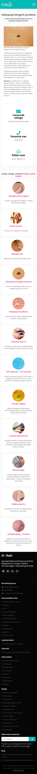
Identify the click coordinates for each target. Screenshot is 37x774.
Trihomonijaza (7, 681)
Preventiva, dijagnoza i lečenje (13, 644)
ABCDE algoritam (8, 615)
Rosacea (6, 605)
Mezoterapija (18, 470)
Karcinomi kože (8, 635)
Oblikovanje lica (19, 504)
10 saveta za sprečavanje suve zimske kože (17, 760)
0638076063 (18, 140)
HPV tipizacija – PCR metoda (18, 371)
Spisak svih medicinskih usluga (19, 121)
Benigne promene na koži (11, 622)
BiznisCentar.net (18, 771)
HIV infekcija (7, 664)
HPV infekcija (7, 671)
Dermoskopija (7, 629)
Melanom (6, 632)
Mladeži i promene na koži (11, 602)
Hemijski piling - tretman (18, 534)
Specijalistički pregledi (18, 196)
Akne (4, 608)
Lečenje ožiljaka (18, 403)
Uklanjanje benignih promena (18, 281)
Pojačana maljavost (9, 612)
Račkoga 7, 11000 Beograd (14, 593)
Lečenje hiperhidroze (18, 436)
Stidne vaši (6, 677)
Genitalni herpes (8, 667)
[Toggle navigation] (34, 4)
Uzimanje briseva (18, 341)
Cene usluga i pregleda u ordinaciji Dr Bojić (17, 652)
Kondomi (6, 674)
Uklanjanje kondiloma (18, 311)
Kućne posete (16, 226)
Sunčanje (6, 625)
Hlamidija (6, 684)
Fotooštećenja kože (9, 619)
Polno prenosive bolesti (11, 661)
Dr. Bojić (6, 555)
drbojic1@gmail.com (18, 159)
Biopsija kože (17, 254)
